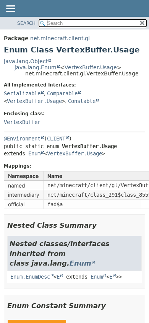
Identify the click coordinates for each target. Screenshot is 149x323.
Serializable (22, 93)
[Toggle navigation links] (10, 9)
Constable (82, 101)
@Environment (22, 138)
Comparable (62, 93)
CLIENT (56, 138)
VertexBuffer (22, 122)
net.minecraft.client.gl (60, 38)
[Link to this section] (102, 225)
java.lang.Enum (36, 67)
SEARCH (26, 23)
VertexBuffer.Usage (91, 67)
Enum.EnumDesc (30, 277)
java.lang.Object (26, 61)
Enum (34, 153)
